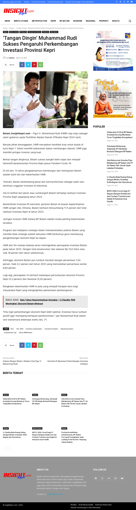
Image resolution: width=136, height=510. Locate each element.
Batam (11, 28)
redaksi (11, 58)
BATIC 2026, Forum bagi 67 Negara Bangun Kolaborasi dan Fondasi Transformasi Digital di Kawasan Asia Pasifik (119, 196)
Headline (45, 32)
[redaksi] (4, 58)
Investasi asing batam (34, 329)
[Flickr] (108, 478)
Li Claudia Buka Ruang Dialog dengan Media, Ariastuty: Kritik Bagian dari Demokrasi (15, 434)
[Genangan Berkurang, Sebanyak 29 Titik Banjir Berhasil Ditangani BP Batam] (45, 386)
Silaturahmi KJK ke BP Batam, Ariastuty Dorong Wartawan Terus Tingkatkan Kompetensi (16, 401)
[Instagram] (120, 1)
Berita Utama (14, 32)
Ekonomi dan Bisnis (34, 32)
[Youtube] (131, 1)
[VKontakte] (122, 478)
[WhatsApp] (40, 64)
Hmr (12, 329)
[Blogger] (95, 478)
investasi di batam (51, 329)
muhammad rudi (10, 332)
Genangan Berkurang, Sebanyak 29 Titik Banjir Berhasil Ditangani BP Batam (44, 401)
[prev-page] (4, 448)
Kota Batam (54, 32)
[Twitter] (124, 1)
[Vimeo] (127, 1)
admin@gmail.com (55, 494)
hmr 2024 (19, 329)
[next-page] (8, 448)
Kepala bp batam (67, 329)
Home (5, 28)
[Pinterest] (34, 64)
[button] (130, 21)
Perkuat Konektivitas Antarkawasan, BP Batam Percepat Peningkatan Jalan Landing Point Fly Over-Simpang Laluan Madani (73, 437)
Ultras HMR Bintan (25, 332)
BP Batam (23, 32)
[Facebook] (116, 1)
